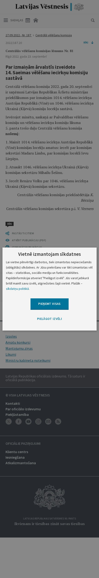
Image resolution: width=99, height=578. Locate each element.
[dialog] (50, 289)
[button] (49, 319)
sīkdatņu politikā (17, 289)
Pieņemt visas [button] (49, 304)
